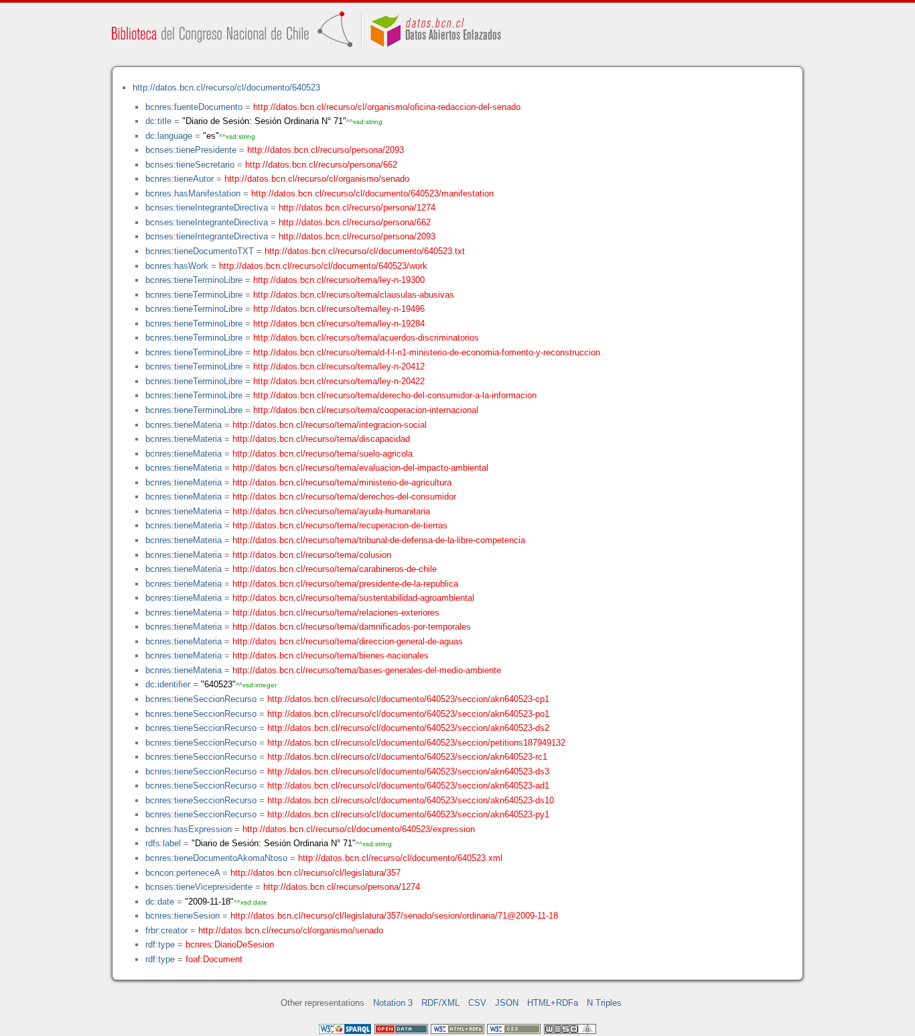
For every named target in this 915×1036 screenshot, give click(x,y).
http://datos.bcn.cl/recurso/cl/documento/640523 (226, 87)
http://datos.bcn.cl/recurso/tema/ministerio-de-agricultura (341, 482)
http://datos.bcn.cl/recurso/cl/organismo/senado (316, 179)
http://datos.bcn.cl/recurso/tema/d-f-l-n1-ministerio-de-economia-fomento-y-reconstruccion (426, 352)
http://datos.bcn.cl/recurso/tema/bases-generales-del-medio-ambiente (366, 670)
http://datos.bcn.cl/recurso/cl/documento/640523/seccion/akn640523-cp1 (408, 699)
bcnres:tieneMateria (183, 425)
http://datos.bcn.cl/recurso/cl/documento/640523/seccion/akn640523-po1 (408, 714)
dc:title (158, 121)
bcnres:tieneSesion (182, 916)
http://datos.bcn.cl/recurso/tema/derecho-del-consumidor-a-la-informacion (395, 395)
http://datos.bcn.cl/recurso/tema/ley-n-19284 (339, 324)
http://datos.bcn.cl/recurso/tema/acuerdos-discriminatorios (366, 338)
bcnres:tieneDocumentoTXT (199, 251)
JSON (506, 1003)
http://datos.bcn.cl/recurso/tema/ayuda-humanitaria (331, 511)
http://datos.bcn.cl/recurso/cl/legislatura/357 (315, 873)
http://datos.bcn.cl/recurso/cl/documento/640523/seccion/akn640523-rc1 (407, 757)
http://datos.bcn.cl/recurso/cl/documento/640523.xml (400, 858)
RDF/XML (440, 1003)
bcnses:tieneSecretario (189, 165)
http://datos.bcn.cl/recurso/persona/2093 (325, 150)
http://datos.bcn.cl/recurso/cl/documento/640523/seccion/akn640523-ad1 (408, 786)
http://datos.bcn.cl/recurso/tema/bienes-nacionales (330, 655)
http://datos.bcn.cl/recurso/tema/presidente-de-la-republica (345, 584)
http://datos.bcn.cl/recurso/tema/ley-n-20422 (339, 381)
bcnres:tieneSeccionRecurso (201, 699)
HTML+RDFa (552, 1003)
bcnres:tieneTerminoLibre (193, 280)
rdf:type (160, 944)
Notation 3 (393, 1003)
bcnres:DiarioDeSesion (230, 944)
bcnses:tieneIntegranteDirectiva (206, 208)
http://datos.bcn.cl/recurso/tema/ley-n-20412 (339, 366)
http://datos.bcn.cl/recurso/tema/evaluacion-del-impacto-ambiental (360, 468)
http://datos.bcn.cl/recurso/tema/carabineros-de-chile (334, 569)
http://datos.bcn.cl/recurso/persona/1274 (357, 208)
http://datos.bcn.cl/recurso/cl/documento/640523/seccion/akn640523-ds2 (408, 728)
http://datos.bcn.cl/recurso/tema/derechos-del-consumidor (344, 497)
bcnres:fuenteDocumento (193, 107)
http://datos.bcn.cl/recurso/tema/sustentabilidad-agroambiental (353, 598)
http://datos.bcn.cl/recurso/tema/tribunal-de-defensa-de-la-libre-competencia (378, 540)
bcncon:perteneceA (182, 873)
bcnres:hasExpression (188, 829)
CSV (477, 1003)
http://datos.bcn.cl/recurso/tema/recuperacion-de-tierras (339, 525)
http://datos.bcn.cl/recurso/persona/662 (321, 165)
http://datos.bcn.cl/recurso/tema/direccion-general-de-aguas (347, 641)
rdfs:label (163, 843)
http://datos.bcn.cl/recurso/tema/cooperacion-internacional (365, 410)
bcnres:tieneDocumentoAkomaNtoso (216, 858)
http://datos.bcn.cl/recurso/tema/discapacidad (321, 439)
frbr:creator (166, 930)
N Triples (604, 1003)
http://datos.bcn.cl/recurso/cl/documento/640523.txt (365, 251)
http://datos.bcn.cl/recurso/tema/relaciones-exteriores (335, 613)
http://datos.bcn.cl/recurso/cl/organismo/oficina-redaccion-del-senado (386, 107)
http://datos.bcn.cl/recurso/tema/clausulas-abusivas (353, 295)
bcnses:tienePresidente (190, 150)
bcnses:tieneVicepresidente (199, 887)
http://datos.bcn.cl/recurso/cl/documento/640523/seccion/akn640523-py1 (408, 814)
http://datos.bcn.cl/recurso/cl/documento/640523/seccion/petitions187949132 (416, 743)
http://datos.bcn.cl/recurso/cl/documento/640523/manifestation (372, 193)
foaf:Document (214, 959)
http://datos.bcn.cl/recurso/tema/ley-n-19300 (339, 280)
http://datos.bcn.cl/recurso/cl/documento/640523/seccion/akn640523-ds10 (410, 800)
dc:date (159, 902)
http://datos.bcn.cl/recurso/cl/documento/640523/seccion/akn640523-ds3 (408, 771)
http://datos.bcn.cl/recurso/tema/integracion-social (329, 425)
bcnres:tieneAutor (179, 179)
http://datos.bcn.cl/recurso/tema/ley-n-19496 (339, 309)
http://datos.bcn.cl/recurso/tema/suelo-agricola (322, 454)
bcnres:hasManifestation (192, 193)
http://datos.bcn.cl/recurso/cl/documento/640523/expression (358, 829)
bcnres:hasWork (176, 266)
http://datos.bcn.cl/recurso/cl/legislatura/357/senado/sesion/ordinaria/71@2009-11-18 (394, 916)
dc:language (168, 136)
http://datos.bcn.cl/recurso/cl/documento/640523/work (323, 266)
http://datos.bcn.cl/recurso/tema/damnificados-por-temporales (351, 627)
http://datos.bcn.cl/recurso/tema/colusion (311, 555)
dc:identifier (167, 684)
